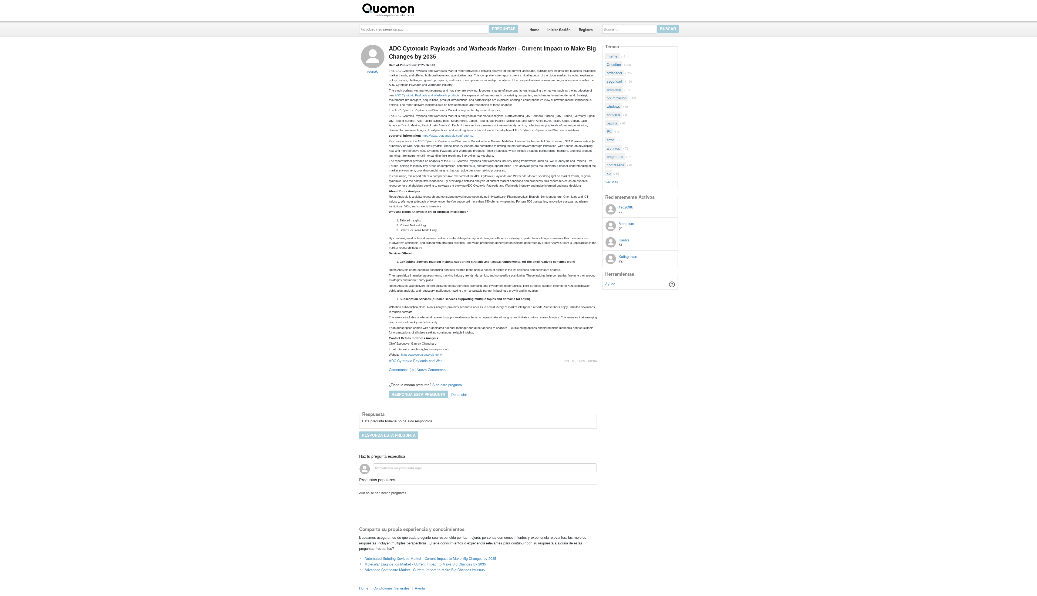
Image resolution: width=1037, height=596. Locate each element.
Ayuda (610, 283)
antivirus (613, 114)
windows (613, 106)
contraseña (615, 164)
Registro (586, 29)
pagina (612, 123)
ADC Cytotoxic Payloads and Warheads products (427, 95)
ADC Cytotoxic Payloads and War (415, 360)
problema (614, 89)
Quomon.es (433, 9)
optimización (617, 97)
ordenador (614, 72)
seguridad (614, 81)
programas (615, 156)
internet (612, 56)
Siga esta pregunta (447, 384)
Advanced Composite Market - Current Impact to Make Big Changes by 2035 (425, 569)
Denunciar (459, 394)
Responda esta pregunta (418, 394)
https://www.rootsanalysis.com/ (421, 354)
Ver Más (611, 181)
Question (614, 64)
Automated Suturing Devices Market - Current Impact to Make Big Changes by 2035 (430, 558)
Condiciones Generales (391, 588)
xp (609, 173)
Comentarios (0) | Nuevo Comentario (417, 369)
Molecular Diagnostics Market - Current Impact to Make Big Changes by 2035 (425, 564)
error (610, 139)
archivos (613, 148)
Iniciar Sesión (559, 29)
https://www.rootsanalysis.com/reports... (448, 135)
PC (609, 131)
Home (534, 29)
